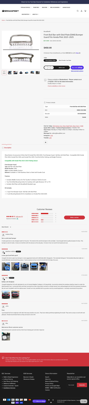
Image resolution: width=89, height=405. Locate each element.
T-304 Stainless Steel (50, 60)
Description (7, 148)
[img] (5, 232)
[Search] (78, 11)
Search (47, 377)
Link (51, 135)
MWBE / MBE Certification (52, 388)
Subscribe (82, 385)
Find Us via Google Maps (52, 385)
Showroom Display (28, 379)
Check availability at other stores (56, 86)
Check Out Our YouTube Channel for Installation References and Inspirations (44, 2)
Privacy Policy (49, 383)
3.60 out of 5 (19, 216)
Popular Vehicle (25, 7)
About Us (35, 14)
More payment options (77, 71)
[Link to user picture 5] (43, 266)
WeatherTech (25, 14)
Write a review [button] (74, 217)
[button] (35, 213)
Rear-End (44, 7)
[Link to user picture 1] (6, 266)
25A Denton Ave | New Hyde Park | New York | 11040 (68, 126)
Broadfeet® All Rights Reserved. (68, 400)
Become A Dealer (28, 377)
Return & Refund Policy (51, 381)
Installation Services (9, 388)
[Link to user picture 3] (25, 266)
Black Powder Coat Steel (65, 60)
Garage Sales (66, 7)
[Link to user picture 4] (34, 266)
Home (3, 20)
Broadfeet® (47, 31)
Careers (47, 390)
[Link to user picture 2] (15, 266)
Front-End (36, 7)
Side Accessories (54, 7)
